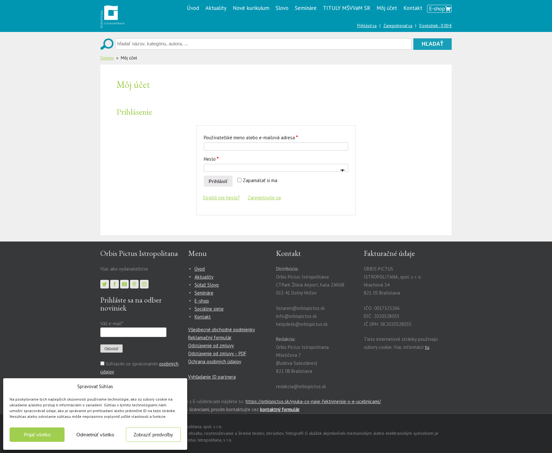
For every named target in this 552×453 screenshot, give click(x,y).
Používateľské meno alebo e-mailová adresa (251, 137)
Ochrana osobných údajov (214, 361)
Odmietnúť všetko (95, 434)
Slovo (282, 8)
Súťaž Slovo (207, 285)
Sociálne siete (209, 309)
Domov (107, 58)
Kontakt (412, 8)
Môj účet (387, 8)
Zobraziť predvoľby (153, 434)
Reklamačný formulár (210, 337)
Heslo (211, 159)
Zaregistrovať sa (397, 25)
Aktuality (215, 8)
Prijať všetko (37, 434)
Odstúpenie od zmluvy (211, 345)
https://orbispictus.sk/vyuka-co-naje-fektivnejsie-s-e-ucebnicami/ (313, 401)
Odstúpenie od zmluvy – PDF (217, 353)
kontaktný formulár (279, 409)
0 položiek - (435, 25)
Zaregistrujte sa (264, 198)
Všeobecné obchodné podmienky (221, 329)
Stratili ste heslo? (221, 198)
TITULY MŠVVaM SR (346, 8)
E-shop (437, 8)
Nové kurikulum (251, 8)
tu (427, 347)
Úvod (193, 8)
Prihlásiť (218, 181)
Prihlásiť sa (367, 25)
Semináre (306, 8)
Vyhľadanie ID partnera (212, 377)
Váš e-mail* (111, 323)
